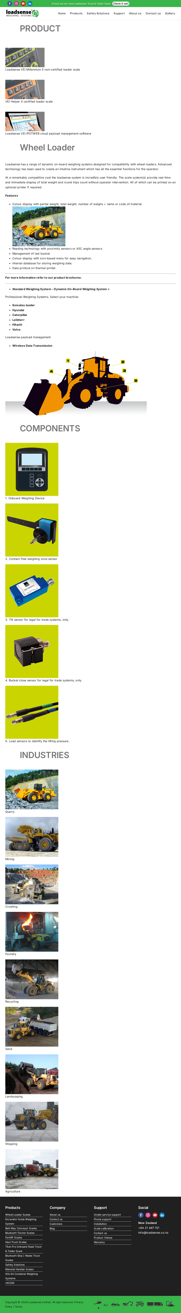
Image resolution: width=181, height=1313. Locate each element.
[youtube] (23, 3)
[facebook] (9, 3)
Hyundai (18, 310)
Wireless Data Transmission (32, 345)
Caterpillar (19, 315)
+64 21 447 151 (148, 1228)
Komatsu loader (23, 305)
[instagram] (16, 3)
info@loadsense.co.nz (153, 1232)
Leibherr (18, 320)
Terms (18, 1306)
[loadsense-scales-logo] (22, 10)
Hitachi (17, 324)
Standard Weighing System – (61, 289)
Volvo (16, 329)
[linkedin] (29, 3)
